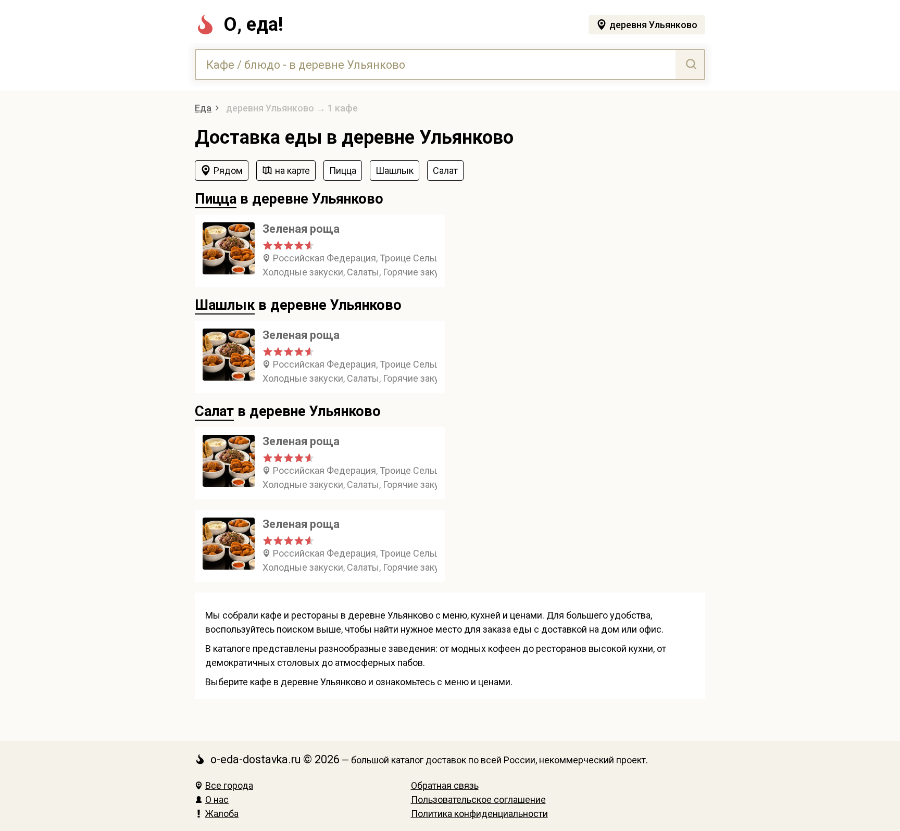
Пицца (215, 199)
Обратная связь (445, 785)
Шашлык (225, 305)
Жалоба (222, 813)
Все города (229, 785)
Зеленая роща (301, 228)
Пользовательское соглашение (478, 799)
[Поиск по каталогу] (690, 64)
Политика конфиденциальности (479, 813)
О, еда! (253, 24)
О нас (217, 799)
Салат (214, 411)
